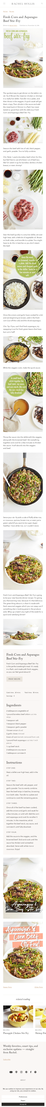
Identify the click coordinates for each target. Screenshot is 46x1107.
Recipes (6, 1030)
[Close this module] (38, 8)
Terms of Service (26, 77)
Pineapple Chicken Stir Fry (16, 1033)
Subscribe (6, 1059)
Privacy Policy (36, 77)
